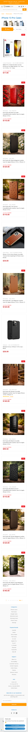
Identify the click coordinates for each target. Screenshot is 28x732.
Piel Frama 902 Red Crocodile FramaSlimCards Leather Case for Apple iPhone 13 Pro (13, 114)
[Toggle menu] (2, 7)
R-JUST (14, 643)
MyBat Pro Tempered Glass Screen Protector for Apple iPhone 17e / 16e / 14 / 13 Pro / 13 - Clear (13, 66)
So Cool (14, 639)
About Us (14, 659)
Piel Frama (14, 636)
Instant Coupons (14, 666)
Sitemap (14, 622)
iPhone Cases (14, 609)
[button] (7, 29)
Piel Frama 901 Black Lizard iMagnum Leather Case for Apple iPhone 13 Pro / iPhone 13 (13, 584)
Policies (14, 670)
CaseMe (14, 630)
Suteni (14, 632)
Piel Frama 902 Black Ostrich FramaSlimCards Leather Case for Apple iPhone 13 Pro (13, 490)
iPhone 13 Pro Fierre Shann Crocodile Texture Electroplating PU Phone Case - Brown (13, 256)
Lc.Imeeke (14, 645)
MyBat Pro (14, 641)
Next (20, 600)
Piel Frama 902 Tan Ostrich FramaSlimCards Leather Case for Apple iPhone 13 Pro (13, 208)
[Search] (24, 9)
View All (14, 651)
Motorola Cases (14, 616)
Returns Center (14, 672)
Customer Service (14, 663)
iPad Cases (14, 611)
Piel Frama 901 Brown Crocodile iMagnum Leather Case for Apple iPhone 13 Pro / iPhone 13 (14, 393)
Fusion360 (14, 649)
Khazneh (14, 647)
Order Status (14, 668)
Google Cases (14, 614)
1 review (11, 396)
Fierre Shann (14, 634)
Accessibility (14, 661)
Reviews (14, 674)
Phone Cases (14, 620)
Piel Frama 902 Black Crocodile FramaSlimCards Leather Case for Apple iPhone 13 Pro (13, 442)
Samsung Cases (14, 618)
